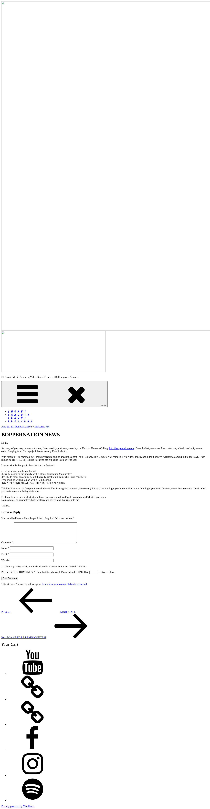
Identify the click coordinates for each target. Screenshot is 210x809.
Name (5, 548)
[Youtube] (32, 673)
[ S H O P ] (17, 417)
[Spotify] (32, 800)
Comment (7, 542)
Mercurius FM (41, 426)
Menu (103, 405)
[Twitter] (32, 724)
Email (5, 554)
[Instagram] (32, 775)
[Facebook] (32, 749)
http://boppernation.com (121, 448)
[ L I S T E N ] (20, 421)
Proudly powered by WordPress (17, 806)
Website (5, 560)
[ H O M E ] (17, 411)
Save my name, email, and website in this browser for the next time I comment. (46, 566)
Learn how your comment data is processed (64, 584)
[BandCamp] (32, 699)
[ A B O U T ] (18, 414)
